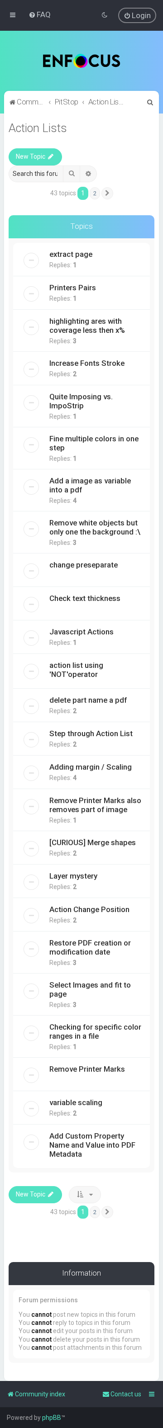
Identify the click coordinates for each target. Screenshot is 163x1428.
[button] (107, 193)
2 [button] (94, 193)
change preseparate (83, 564)
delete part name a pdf (88, 700)
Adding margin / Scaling (90, 766)
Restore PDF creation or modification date (90, 947)
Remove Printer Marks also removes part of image (95, 805)
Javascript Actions (81, 631)
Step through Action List (91, 733)
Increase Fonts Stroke (87, 363)
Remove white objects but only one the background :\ (94, 527)
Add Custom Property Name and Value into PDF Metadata (92, 1144)
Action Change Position (89, 909)
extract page (70, 254)
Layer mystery (73, 875)
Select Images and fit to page (90, 989)
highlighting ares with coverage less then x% (87, 326)
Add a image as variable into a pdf (90, 485)
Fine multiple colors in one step (94, 443)
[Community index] (81, 60)
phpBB (51, 1417)
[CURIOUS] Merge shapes (92, 842)
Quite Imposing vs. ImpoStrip (81, 401)
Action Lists (38, 128)
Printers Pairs (72, 287)
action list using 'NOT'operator (76, 670)
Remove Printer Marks (87, 1068)
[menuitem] (39, 14)
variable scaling (75, 1102)
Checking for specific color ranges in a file (95, 1031)
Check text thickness (84, 598)
